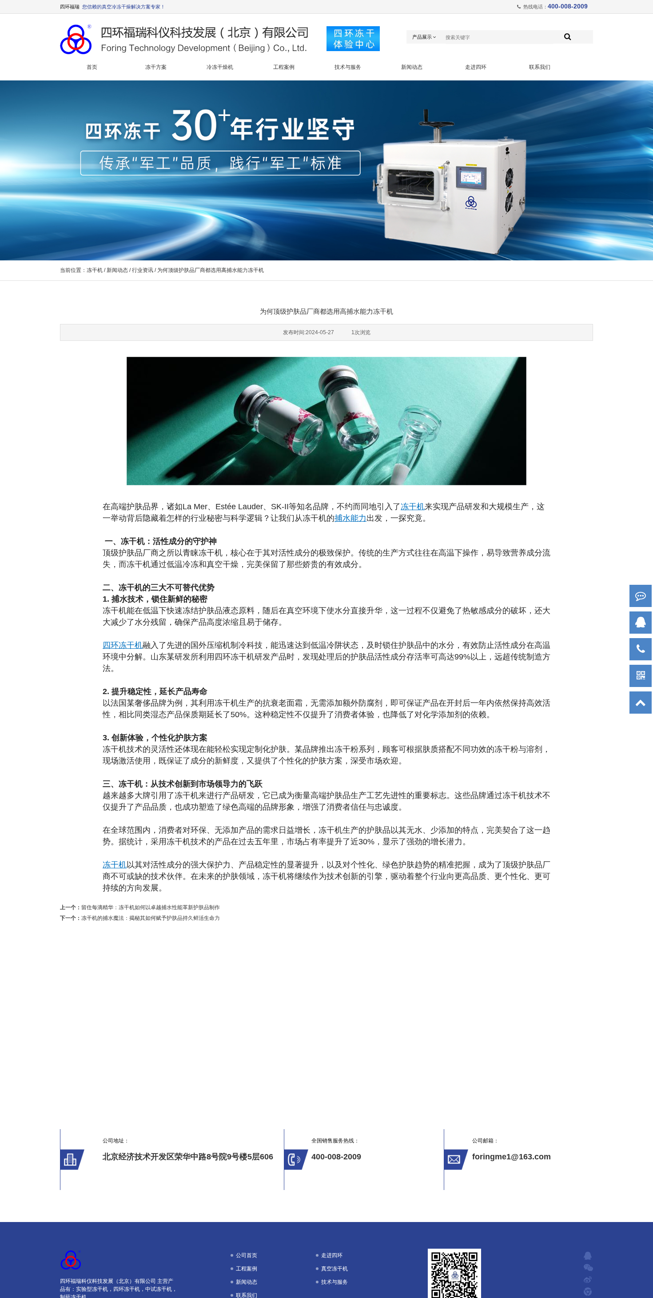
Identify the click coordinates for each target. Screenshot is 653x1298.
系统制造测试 (156, 129)
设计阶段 (156, 115)
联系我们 (539, 67)
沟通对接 (156, 88)
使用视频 (347, 102)
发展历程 (475, 115)
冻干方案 (156, 67)
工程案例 (284, 67)
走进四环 (475, 67)
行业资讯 (142, 270)
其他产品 (220, 129)
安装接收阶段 (156, 143)
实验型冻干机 (220, 88)
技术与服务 (347, 67)
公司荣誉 (475, 102)
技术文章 (347, 88)
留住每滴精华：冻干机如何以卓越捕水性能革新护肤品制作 (150, 907)
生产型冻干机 (220, 115)
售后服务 (156, 157)
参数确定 (156, 102)
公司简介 (475, 88)
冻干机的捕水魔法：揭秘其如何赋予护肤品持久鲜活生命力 (150, 918)
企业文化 (475, 129)
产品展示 (422, 37)
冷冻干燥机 (220, 67)
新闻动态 (411, 67)
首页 (92, 67)
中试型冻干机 (220, 102)
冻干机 (95, 270)
